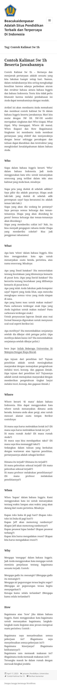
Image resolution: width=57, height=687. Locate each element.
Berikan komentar (36, 676)
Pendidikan (34, 673)
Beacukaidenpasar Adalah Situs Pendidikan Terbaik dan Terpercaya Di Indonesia (23, 27)
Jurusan (26, 673)
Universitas (44, 673)
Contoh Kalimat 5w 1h (16, 676)
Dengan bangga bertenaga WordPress (19, 683)
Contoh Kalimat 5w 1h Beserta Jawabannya (25, 62)
